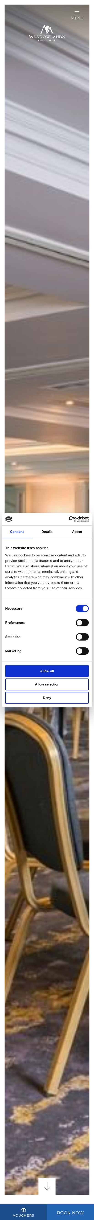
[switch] (82, 622)
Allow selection (47, 684)
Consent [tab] (17, 532)
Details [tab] (47, 532)
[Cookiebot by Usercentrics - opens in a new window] (69, 519)
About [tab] (77, 532)
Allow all (47, 671)
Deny (47, 698)
